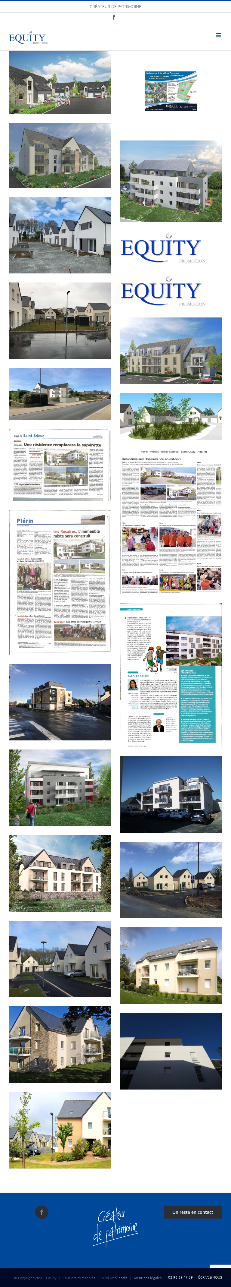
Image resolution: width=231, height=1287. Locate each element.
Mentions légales (148, 1277)
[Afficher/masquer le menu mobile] (219, 35)
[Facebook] (41, 1212)
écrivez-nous (209, 1277)
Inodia (123, 1277)
